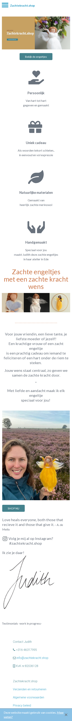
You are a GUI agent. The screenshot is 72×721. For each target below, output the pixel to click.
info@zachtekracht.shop (32, 658)
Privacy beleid (22, 705)
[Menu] (5, 6)
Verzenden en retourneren (29, 689)
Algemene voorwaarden (28, 697)
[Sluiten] (66, 714)
